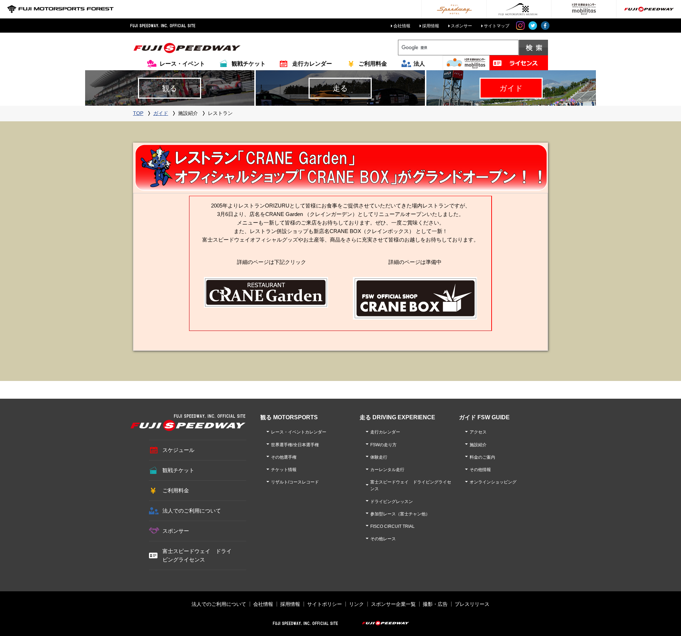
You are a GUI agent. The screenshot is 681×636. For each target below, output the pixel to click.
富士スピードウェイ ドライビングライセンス (197, 555)
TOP (138, 113)
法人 (419, 64)
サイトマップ (496, 25)
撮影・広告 (435, 604)
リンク (356, 604)
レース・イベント (182, 64)
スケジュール (178, 450)
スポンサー (461, 25)
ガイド (160, 113)
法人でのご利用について (191, 511)
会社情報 (401, 25)
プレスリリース (472, 604)
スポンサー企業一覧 (393, 604)
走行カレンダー (312, 64)
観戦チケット (249, 64)
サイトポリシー (324, 604)
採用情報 (430, 25)
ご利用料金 (373, 64)
